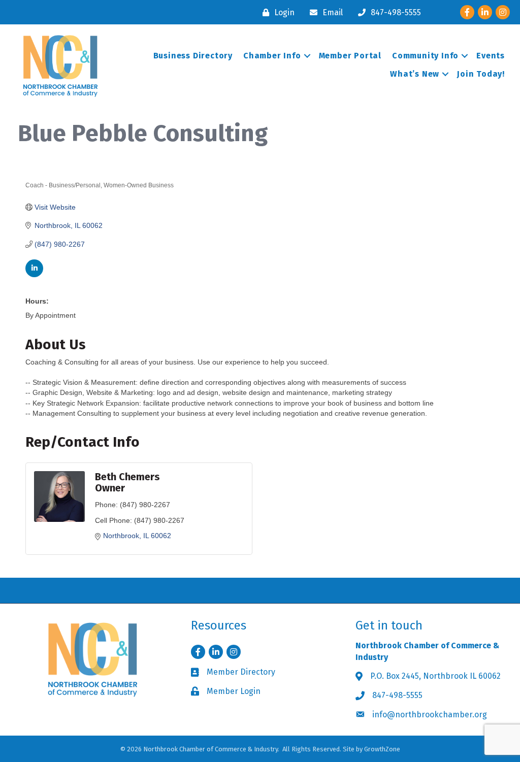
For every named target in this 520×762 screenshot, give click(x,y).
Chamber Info (272, 55)
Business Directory (193, 55)
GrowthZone (382, 749)
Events (490, 55)
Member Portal (350, 55)
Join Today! (481, 74)
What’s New (414, 74)
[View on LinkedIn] (34, 275)
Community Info (425, 55)
